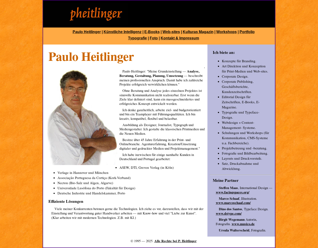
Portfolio (247, 32)
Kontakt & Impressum (180, 38)
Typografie (137, 38)
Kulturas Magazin (198, 32)
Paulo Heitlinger (87, 32)
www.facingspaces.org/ (232, 192)
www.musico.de (243, 223)
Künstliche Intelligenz (123, 32)
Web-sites (171, 32)
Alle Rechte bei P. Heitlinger (175, 240)
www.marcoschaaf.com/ (233, 202)
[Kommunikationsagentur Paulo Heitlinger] (86, 23)
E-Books (152, 32)
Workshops (226, 32)
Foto (154, 38)
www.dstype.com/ (229, 213)
